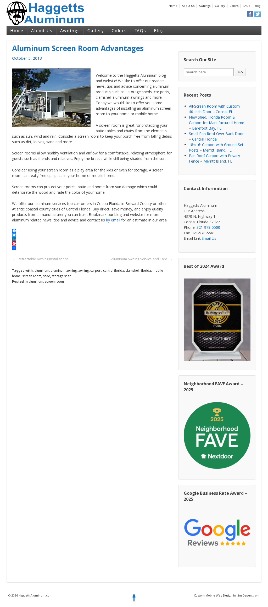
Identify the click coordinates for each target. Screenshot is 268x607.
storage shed (61, 276)
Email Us (209, 238)
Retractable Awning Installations (43, 259)
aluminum (42, 270)
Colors (234, 6)
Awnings (204, 6)
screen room (31, 276)
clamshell (132, 270)
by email (113, 220)
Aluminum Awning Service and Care (139, 259)
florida (146, 270)
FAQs (246, 6)
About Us (188, 6)
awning (83, 270)
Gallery (220, 6)
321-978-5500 (208, 227)
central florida (113, 270)
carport (96, 270)
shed (46, 276)
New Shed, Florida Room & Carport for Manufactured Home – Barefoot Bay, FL (216, 123)
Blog (257, 6)
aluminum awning (64, 270)
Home (173, 6)
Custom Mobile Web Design (213, 595)
